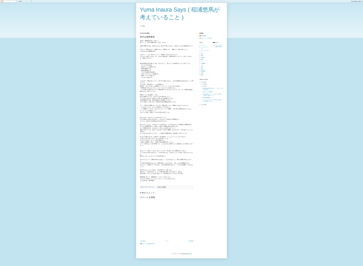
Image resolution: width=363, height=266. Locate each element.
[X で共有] (162, 187)
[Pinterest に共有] (165, 187)
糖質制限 (203, 71)
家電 (202, 55)
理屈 (202, 73)
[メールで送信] (158, 187)
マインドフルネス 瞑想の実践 (218, 46)
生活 (202, 67)
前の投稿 (191, 241)
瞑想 (202, 75)
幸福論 (202, 57)
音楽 (202, 53)
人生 (202, 65)
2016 (202, 104)
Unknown (203, 35)
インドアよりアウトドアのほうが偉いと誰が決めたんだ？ (212, 100)
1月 (203, 86)
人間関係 (203, 63)
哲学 (202, 69)
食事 (202, 59)
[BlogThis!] (160, 187)
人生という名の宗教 (207, 91)
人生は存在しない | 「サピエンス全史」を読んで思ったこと (212, 94)
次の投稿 (142, 241)
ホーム (167, 241)
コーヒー (203, 45)
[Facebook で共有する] (163, 187)
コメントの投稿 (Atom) (148, 243)
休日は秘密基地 (206, 97)
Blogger (190, 253)
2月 (203, 84)
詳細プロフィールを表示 (205, 38)
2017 (202, 82)
